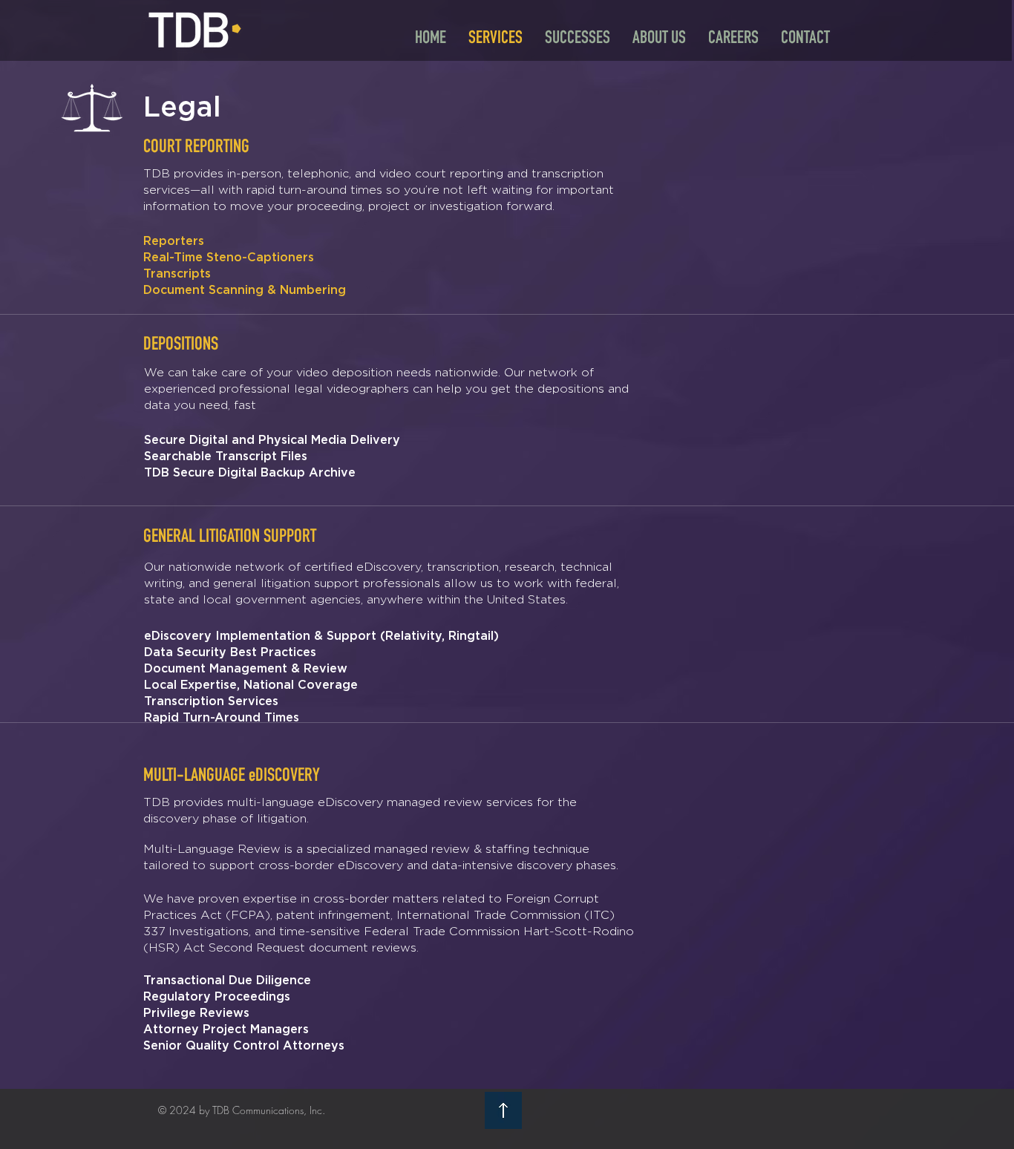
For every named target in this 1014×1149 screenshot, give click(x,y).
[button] (659, 37)
